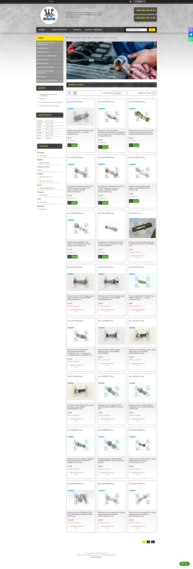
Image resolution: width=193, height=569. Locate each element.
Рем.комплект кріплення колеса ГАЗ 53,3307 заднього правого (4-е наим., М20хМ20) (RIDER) (110, 243)
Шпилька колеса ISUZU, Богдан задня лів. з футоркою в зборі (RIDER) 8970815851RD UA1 (111, 297)
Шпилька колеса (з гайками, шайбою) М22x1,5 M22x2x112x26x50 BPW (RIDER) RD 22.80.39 (80, 460)
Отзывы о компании (93, 30)
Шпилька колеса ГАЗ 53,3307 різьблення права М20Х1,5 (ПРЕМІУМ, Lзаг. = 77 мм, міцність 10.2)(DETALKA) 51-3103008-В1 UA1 (79, 352)
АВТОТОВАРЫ (42, 77)
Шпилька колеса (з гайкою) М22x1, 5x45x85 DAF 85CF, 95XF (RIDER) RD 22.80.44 (111, 460)
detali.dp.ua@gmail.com (47, 188)
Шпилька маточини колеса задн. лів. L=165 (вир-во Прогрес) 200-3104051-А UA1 (142, 243)
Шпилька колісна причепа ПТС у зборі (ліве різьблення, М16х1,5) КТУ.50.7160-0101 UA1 (142, 460)
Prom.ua (106, 553)
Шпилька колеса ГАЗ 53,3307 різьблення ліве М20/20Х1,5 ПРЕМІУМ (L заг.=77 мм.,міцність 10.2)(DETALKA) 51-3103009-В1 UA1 (111, 133)
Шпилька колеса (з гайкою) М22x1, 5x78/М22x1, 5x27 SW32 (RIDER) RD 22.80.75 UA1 (141, 407)
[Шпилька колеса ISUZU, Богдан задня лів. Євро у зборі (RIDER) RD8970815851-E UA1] (80, 391)
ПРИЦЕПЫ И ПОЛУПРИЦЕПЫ (47, 80)
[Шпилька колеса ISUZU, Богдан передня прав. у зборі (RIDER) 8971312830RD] (111, 336)
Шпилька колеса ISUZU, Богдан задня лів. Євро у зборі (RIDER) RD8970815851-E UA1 (80, 407)
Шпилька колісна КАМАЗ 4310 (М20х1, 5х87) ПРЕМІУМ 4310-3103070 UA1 (139, 188)
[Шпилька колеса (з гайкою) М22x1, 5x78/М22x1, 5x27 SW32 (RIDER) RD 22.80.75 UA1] (142, 391)
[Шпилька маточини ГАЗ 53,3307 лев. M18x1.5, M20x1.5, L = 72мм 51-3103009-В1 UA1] (142, 282)
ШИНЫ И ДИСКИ (42, 63)
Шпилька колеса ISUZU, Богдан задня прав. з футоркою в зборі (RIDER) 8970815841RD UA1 (80, 297)
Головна (41, 30)
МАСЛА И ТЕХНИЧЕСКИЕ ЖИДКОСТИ (45, 72)
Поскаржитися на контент (92, 555)
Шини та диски (87, 37)
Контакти (77, 30)
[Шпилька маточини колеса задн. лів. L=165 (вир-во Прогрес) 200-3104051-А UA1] (142, 228)
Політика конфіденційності (108, 555)
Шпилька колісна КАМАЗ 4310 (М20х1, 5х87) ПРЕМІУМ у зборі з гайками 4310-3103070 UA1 (79, 243)
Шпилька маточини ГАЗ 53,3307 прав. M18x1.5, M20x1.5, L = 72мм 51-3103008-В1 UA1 (80, 132)
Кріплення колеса (99, 37)
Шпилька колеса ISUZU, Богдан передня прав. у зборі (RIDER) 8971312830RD (109, 351)
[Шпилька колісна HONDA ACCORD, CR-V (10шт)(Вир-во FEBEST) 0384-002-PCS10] (80, 499)
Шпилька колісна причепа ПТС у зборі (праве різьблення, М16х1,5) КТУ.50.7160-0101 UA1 (111, 514)
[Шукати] (152, 29)
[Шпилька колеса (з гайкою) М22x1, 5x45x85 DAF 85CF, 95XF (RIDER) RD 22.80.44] (111, 445)
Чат (186, 564)
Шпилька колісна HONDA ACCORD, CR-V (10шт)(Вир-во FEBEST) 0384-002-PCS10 (79, 514)
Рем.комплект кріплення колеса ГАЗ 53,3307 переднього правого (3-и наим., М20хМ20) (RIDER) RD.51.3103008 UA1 (79, 189)
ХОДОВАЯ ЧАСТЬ (43, 52)
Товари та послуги (59, 30)
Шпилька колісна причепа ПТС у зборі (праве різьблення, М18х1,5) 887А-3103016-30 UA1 (142, 514)
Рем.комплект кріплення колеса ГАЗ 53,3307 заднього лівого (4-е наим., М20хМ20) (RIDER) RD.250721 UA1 (141, 132)
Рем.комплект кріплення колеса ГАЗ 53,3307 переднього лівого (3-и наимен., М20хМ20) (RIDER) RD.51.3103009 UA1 (110, 189)
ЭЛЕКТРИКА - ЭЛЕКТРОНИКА (47, 56)
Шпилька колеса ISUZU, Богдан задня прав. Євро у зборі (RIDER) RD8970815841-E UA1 (142, 351)
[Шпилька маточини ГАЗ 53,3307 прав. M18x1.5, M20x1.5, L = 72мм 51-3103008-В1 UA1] (80, 117)
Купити (74, 145)
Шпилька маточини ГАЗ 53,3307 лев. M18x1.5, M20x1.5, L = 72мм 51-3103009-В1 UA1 (141, 297)
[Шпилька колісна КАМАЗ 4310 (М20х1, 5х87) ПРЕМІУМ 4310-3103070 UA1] (142, 172)
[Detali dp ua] (49, 14)
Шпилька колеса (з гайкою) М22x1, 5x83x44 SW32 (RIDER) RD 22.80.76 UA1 (110, 407)
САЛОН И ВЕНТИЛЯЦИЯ (45, 67)
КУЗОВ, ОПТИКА (42, 59)
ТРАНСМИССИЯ (42, 48)
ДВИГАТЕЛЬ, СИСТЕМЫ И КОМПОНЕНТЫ (46, 43)
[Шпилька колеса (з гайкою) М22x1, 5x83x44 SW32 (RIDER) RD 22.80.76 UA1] (111, 391)
